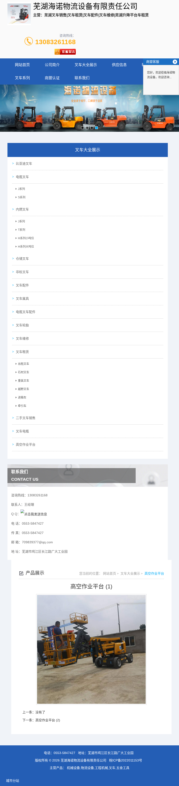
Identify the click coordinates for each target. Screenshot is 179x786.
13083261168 (55, 42)
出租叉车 (23, 364)
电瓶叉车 (22, 177)
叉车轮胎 (22, 325)
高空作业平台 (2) (47, 720)
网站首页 (22, 65)
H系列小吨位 (26, 238)
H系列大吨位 (26, 246)
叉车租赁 (22, 352)
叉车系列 (22, 78)
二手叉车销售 (25, 418)
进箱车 (22, 397)
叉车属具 (22, 298)
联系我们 (82, 78)
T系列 (21, 229)
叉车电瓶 (22, 431)
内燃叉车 (22, 209)
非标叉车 (22, 272)
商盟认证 (52, 78)
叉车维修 (22, 338)
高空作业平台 (25, 444)
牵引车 (22, 406)
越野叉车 (23, 389)
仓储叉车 (22, 258)
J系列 (21, 189)
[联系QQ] (34, 514)
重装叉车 (23, 380)
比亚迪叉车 (24, 163)
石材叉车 (23, 372)
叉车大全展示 (86, 65)
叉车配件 (22, 285)
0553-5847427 (64, 753)
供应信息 (119, 65)
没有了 (40, 712)
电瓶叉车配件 (25, 312)
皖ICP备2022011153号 (125, 760)
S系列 (21, 197)
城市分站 (12, 780)
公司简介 (52, 65)
